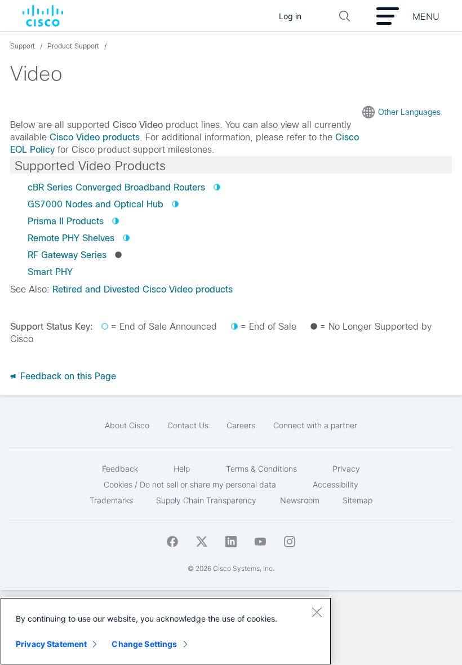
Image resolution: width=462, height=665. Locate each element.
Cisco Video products (95, 137)
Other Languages (409, 112)
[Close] (316, 612)
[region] (165, 631)
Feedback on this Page (66, 376)
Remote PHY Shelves (71, 238)
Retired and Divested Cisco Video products (142, 289)
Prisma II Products (66, 221)
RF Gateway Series (67, 255)
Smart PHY (50, 272)
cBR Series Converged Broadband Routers (116, 187)
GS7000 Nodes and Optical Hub (95, 204)
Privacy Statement (51, 644)
